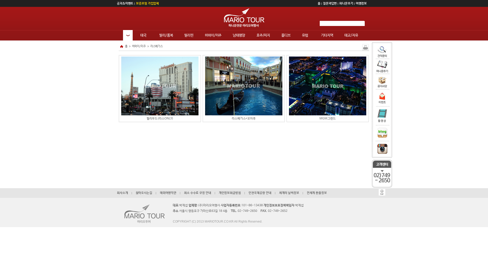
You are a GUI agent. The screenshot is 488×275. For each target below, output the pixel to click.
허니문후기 (346, 3)
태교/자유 (351, 35)
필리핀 (188, 35)
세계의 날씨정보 (289, 193)
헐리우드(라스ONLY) (160, 118)
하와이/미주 (213, 35)
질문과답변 (330, 3)
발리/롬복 (166, 35)
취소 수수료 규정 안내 (197, 193)
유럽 (305, 35)
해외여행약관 (168, 193)
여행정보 (361, 3)
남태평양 (239, 35)
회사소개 (122, 193)
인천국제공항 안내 (260, 193)
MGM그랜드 (327, 118)
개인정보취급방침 (230, 193)
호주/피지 (263, 35)
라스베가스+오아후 (244, 118)
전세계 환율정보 (317, 193)
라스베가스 (156, 46)
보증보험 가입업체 (147, 3)
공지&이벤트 (125, 3)
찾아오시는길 (144, 193)
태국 (143, 35)
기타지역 (327, 35)
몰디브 (286, 35)
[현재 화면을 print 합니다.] (365, 47)
